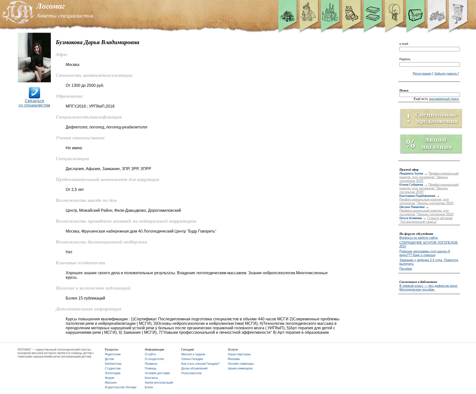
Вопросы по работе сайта (418, 238)
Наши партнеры (239, 354)
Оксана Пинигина (412, 207)
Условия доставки (157, 373)
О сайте (150, 354)
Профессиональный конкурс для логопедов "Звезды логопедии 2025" (428, 177)
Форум (109, 378)
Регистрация (422, 73)
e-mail (403, 44)
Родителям (112, 354)
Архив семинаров (240, 368)
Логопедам (112, 373)
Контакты (151, 378)
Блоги (149, 387)
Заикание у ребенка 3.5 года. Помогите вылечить (428, 262)
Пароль (405, 59)
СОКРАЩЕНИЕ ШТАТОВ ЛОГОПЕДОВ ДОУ (428, 244)
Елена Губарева (411, 184)
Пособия (405, 269)
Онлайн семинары (241, 363)
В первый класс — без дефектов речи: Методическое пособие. (428, 287)
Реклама (234, 359)
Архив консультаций (159, 382)
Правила (151, 363)
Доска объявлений (194, 368)
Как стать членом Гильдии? (200, 363)
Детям (109, 359)
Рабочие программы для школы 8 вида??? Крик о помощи (424, 253)
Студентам (112, 368)
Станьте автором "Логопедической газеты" (425, 220)
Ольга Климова (410, 218)
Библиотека (113, 363)
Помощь (150, 368)
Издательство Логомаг (121, 387)
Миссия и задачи (193, 354)
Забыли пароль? (446, 73)
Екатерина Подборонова (417, 196)
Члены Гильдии (192, 359)
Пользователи (191, 373)
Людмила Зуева (411, 173)
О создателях (154, 359)
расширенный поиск (444, 99)
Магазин (111, 382)
